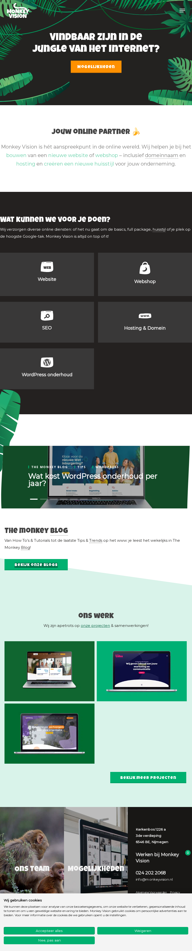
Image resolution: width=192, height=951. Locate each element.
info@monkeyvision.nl (154, 879)
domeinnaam (161, 155)
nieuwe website (68, 155)
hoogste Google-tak (25, 236)
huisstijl (159, 229)
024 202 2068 (151, 873)
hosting (25, 164)
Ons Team (32, 869)
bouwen (16, 155)
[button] (182, 10)
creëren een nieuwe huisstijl (79, 164)
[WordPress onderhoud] (47, 368)
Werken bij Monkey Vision (157, 858)
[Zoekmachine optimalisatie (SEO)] (47, 322)
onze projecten (95, 625)
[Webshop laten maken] (145, 274)
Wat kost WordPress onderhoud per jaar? (93, 480)
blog (59, 531)
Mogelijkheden (96, 67)
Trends (95, 540)
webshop (106, 155)
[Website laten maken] (47, 274)
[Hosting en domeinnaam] (145, 322)
